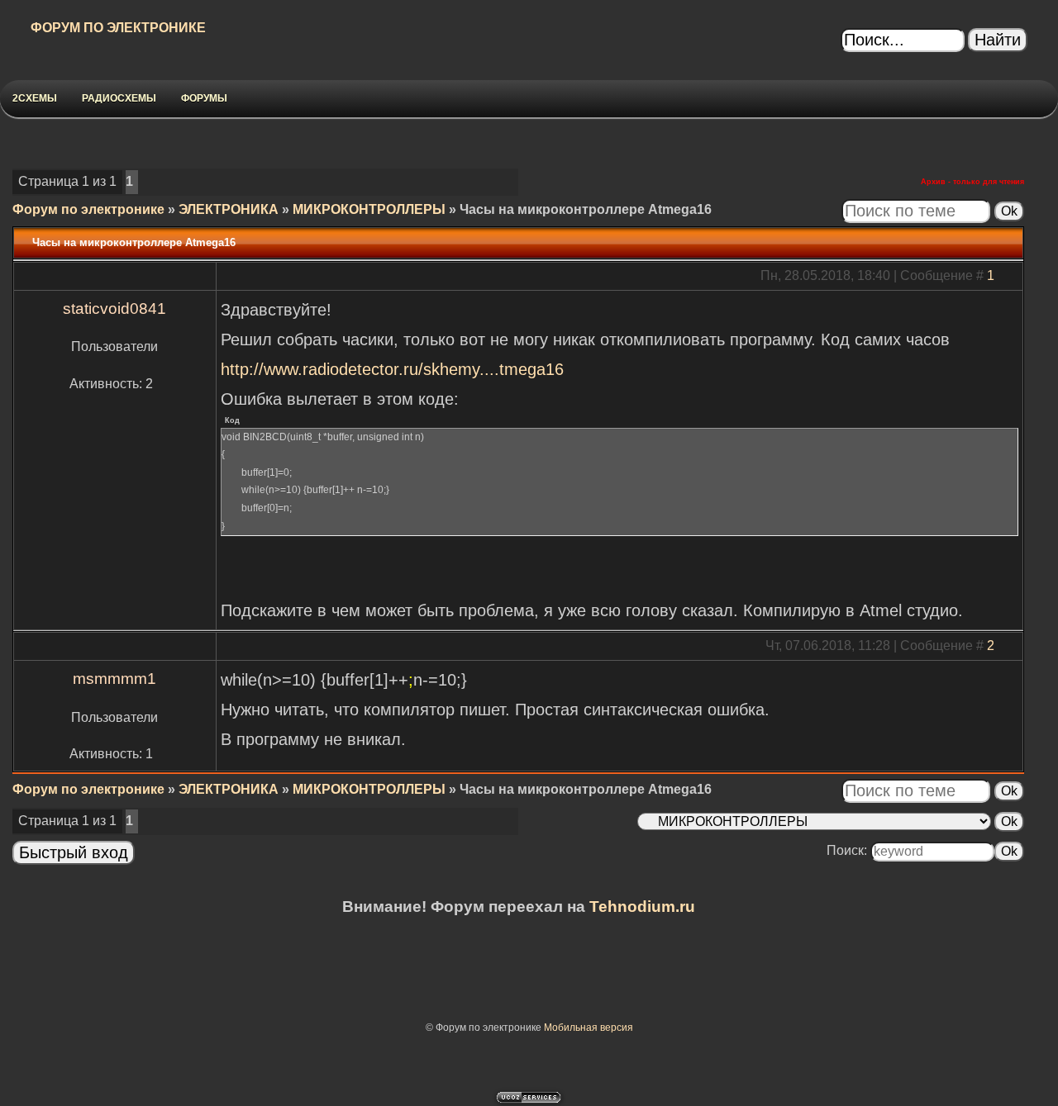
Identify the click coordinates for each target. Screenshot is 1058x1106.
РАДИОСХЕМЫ (119, 98)
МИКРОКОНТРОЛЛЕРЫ (369, 209)
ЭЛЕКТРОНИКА (229, 209)
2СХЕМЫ (34, 98)
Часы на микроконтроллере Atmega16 (586, 209)
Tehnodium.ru (642, 906)
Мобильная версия (588, 1027)
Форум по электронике (88, 209)
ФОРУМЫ (204, 98)
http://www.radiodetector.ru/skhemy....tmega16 (392, 369)
